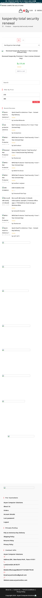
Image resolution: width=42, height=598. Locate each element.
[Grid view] (18, 40)
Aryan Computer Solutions (13, 503)
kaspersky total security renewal (23, 26)
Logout (6, 522)
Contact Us (16, 590)
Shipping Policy (9, 537)
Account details (9, 514)
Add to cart (21, 71)
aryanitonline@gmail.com (17, 575)
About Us (7, 506)
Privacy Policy (8, 544)
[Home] (2, 26)
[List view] (23, 40)
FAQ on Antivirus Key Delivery (14, 533)
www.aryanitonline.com (18, 580)
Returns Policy (9, 540)
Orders (6, 510)
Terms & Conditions (28, 590)
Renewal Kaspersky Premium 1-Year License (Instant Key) (21, 57)
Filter (36, 102)
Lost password (9, 518)
